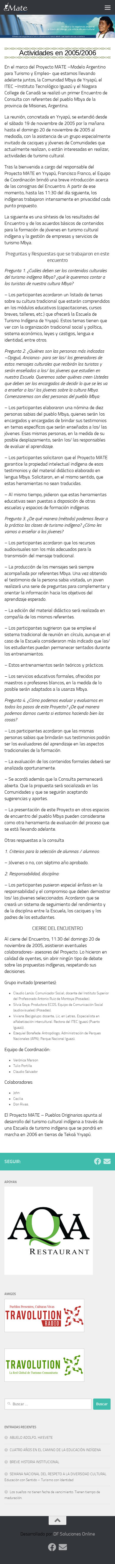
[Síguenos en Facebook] (97, 1161)
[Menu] (107, 7)
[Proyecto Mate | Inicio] (20, 7)
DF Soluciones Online (74, 1534)
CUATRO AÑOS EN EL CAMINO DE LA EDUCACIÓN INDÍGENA (55, 1450)
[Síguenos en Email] (107, 1161)
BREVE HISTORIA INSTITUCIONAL (34, 1462)
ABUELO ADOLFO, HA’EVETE (31, 1438)
